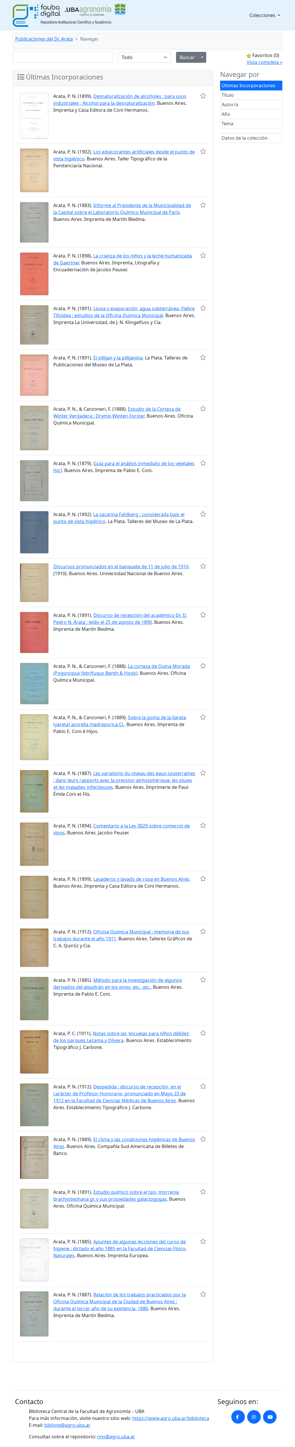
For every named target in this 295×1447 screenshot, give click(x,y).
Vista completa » (264, 62)
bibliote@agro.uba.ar (67, 1425)
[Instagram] (254, 1417)
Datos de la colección (245, 138)
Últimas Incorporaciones (248, 85)
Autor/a (230, 104)
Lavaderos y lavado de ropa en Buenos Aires (141, 879)
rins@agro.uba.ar (116, 1436)
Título (228, 95)
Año (226, 114)
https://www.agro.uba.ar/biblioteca (170, 1418)
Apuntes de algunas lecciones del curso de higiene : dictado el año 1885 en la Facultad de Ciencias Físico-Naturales (120, 1248)
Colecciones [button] (263, 15)
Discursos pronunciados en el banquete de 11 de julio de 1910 (120, 566)
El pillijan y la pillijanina (118, 358)
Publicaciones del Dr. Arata (44, 39)
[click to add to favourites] (203, 96)
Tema (227, 123)
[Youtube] (270, 1417)
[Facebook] (238, 1417)
